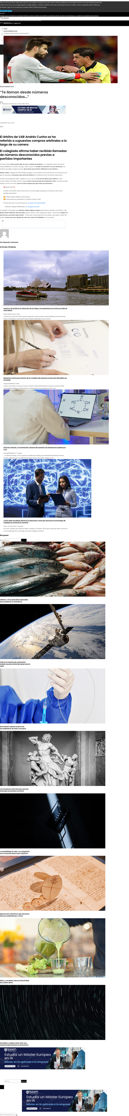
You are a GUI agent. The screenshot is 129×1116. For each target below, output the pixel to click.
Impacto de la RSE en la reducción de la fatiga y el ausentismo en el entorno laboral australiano (35, 309)
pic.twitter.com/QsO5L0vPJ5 (36, 203)
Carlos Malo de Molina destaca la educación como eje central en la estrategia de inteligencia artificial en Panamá (35, 522)
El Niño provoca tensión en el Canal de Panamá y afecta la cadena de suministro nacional (26, 15)
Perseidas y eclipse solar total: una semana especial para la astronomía (14, 1044)
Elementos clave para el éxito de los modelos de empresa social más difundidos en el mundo (35, 379)
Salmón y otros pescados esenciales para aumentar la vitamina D (24, 18)
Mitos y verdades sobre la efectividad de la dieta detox (14, 981)
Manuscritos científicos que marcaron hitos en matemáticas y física (14, 915)
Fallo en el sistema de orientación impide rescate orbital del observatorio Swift (15, 664)
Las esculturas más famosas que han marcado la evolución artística (14, 790)
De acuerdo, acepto (6, 11)
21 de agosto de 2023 (32, 206)
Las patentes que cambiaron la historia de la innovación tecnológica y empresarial (68, 18)
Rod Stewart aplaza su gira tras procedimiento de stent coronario (13, 727)
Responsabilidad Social (7, 86)
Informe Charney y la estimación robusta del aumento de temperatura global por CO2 (35, 448)
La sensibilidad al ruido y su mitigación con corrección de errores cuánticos (14, 852)
